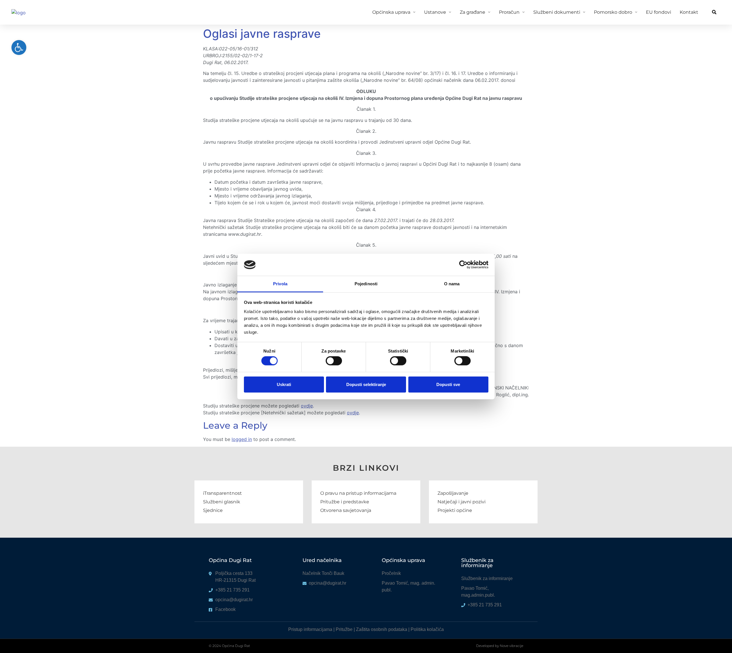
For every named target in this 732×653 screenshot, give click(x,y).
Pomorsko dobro (613, 12)
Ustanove (435, 12)
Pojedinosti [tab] (366, 283)
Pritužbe (344, 629)
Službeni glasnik (221, 501)
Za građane (472, 12)
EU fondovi (658, 12)
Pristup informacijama (310, 629)
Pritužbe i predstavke (344, 501)
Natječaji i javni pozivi (461, 501)
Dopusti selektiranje (366, 384)
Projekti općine (454, 510)
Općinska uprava (391, 12)
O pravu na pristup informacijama (358, 493)
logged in (242, 439)
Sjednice (213, 510)
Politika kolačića (427, 629)
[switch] (334, 360)
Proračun (509, 12)
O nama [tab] (452, 283)
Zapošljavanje (452, 493)
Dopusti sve (448, 384)
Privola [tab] (280, 283)
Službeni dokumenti (556, 12)
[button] (714, 12)
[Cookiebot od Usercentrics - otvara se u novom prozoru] (463, 264)
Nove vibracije (511, 646)
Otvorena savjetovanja (345, 510)
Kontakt (689, 12)
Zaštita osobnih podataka (381, 629)
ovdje (307, 406)
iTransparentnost (222, 493)
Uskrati (284, 384)
